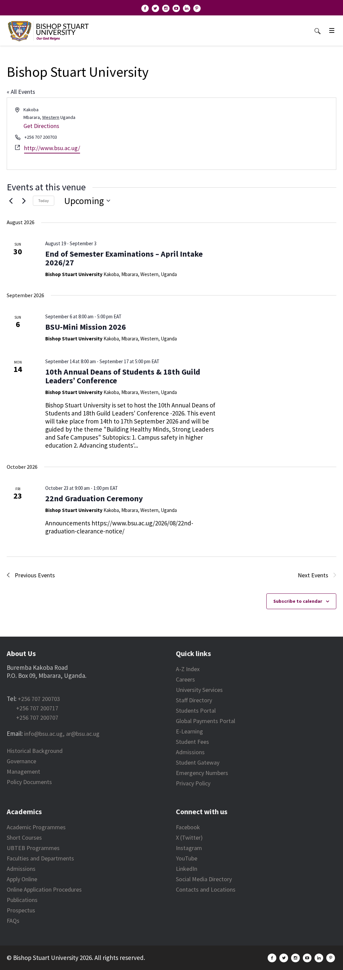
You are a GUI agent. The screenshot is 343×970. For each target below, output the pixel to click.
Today (43, 200)
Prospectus (21, 910)
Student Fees (192, 742)
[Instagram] (165, 8)
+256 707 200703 (39, 699)
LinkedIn (186, 868)
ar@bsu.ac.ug (82, 733)
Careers (185, 679)
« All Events (21, 91)
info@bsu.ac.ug (43, 733)
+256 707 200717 (37, 708)
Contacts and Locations (205, 889)
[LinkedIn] (186, 8)
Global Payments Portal (205, 721)
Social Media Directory (204, 879)
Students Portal (196, 710)
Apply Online (22, 879)
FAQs (13, 920)
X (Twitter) (189, 837)
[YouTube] (176, 8)
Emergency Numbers (202, 773)
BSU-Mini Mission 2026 (85, 327)
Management (23, 771)
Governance (21, 761)
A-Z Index (188, 669)
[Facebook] (145, 8)
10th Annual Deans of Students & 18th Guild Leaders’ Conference (122, 376)
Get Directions (41, 126)
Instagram (189, 848)
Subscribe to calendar (297, 601)
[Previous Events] (11, 201)
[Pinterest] (197, 8)
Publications (22, 900)
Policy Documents (29, 782)
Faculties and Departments (40, 858)
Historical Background (35, 751)
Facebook (188, 827)
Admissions (190, 752)
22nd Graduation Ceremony (94, 498)
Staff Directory (194, 700)
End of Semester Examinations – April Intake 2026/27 (124, 258)
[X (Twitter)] (155, 8)
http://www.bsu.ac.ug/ (52, 148)
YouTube (186, 858)
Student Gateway (197, 762)
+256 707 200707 (37, 717)
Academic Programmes (36, 827)
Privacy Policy (193, 783)
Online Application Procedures (44, 889)
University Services (199, 690)
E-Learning (189, 731)
